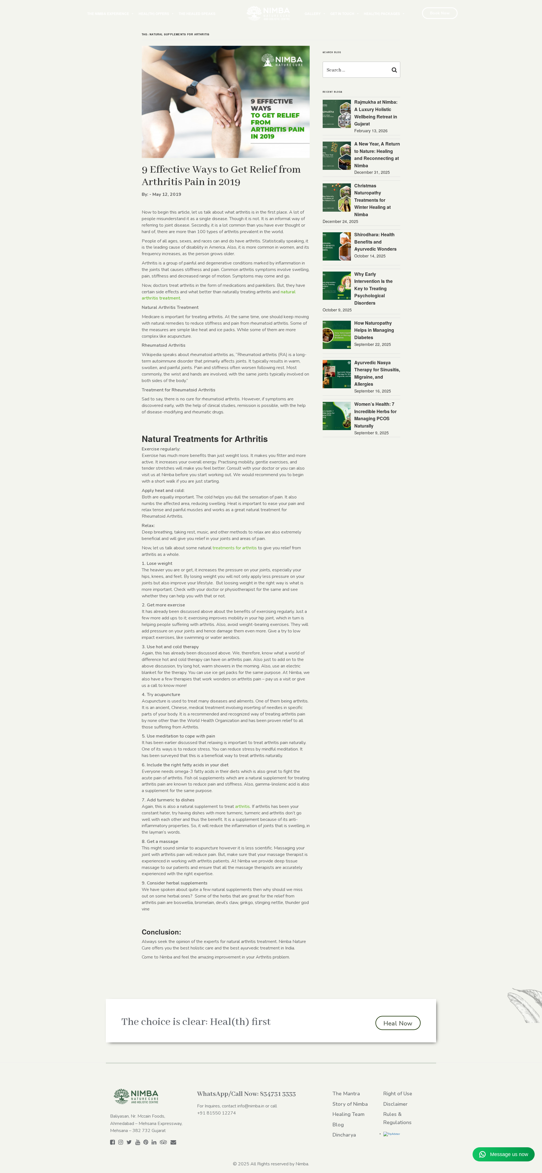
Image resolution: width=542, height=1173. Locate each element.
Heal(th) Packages (382, 13)
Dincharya (344, 1134)
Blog (338, 1124)
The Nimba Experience (108, 13)
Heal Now (397, 1023)
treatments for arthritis (235, 548)
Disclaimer (395, 1104)
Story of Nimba (350, 1104)
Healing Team (348, 1114)
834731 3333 (278, 1094)
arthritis (242, 806)
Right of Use (397, 1093)
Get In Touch (342, 13)
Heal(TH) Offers (154, 13)
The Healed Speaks (197, 13)
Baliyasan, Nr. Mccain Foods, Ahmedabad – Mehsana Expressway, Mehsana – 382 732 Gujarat (146, 1123)
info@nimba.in (250, 1106)
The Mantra (346, 1093)
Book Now (440, 13)
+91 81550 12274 (216, 1113)
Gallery (313, 13)
